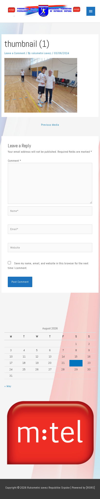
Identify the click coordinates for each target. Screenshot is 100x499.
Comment (14, 160)
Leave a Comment (14, 53)
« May (7, 386)
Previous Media (50, 124)
